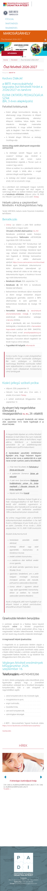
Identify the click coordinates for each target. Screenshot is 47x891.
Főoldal (9, 19)
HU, (34, 231)
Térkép (36, 197)
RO (37, 231)
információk (30, 346)
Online (8, 225)
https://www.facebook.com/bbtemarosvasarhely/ (21, 726)
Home (5, 60)
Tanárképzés (11, 28)
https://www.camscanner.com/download (28, 262)
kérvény (10, 320)
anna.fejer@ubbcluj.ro (32, 333)
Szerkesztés (6, 731)
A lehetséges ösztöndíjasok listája (23, 781)
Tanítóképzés (11, 24)
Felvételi (14, 60)
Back (2, 47)
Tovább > (7, 789)
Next (45, 47)
